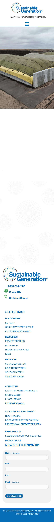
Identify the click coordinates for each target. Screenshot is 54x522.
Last (7, 475)
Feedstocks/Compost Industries (23, 436)
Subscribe (14, 495)
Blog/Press (11, 345)
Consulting (11, 386)
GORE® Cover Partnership (19, 327)
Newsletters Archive (17, 349)
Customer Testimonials (18, 331)
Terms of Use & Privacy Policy (27, 513)
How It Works (12, 416)
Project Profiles (15, 341)
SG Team (9, 323)
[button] (6, 305)
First (7, 463)
